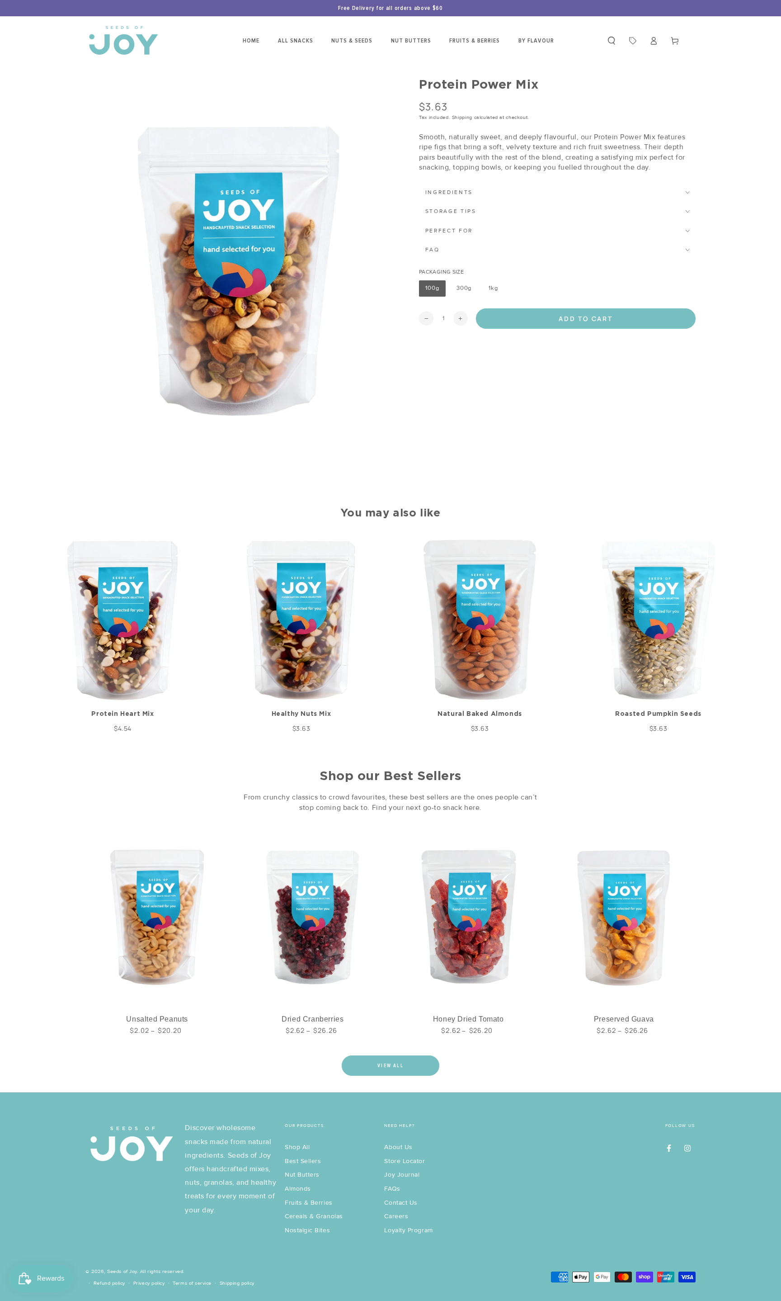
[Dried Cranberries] (312, 916)
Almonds (298, 1188)
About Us (398, 1147)
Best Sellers (303, 1161)
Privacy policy (149, 1283)
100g (435, 290)
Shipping (462, 117)
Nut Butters (302, 1174)
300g (467, 290)
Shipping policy (237, 1283)
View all (390, 1066)
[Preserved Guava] (624, 916)
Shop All (297, 1147)
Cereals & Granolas (314, 1216)
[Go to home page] (123, 41)
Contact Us (400, 1202)
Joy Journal (401, 1174)
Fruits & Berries (309, 1202)
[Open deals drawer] (632, 41)
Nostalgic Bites (307, 1230)
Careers (396, 1216)
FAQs (392, 1188)
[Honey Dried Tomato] (468, 916)
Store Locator (404, 1161)
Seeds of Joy (121, 1271)
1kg (496, 290)
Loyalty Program (408, 1230)
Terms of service (192, 1283)
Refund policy (109, 1283)
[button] (611, 41)
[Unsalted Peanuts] (157, 916)
